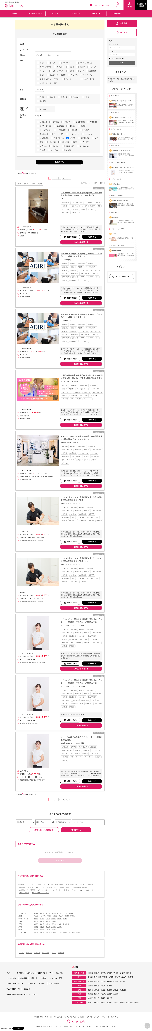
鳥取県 (36, 927)
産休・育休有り (59, 138)
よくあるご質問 (56, 978)
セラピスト (96, 14)
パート (87, 97)
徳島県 (36, 929)
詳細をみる (92, 237)
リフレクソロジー (58, 71)
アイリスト (56, 14)
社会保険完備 (44, 138)
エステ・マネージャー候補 (48, 83)
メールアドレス (114, 45)
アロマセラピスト (45, 67)
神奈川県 (42, 916)
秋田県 (59, 913)
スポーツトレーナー (72, 79)
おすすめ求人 (12, 978)
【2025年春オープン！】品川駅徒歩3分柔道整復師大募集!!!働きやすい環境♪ (81, 498)
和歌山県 (66, 924)
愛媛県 (48, 929)
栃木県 (66, 916)
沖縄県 (78, 932)
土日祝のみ (43, 122)
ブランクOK (52, 142)
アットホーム (84, 146)
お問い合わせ (54, 983)
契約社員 (53, 97)
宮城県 (53, 913)
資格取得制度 (80, 122)
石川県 (48, 919)
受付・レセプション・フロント (50, 79)
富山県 (42, 919)
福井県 (53, 919)
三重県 (53, 921)
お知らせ (30, 973)
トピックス (59, 973)
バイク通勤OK (61, 130)
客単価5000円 (69, 146)
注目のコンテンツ (44, 973)
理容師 (72, 67)
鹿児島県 (72, 932)
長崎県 (48, 932)
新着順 (19, 184)
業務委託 (43, 101)
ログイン (10, 973)
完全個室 (86, 142)
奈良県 (59, 924)
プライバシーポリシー (15, 983)
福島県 (71, 913)
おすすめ (43, 109)
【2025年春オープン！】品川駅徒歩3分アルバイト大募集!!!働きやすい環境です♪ (81, 559)
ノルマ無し (88, 134)
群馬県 (72, 916)
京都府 (48, 924)
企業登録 (27, 989)
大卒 (96, 138)
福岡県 (36, 932)
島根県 (42, 927)
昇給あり (68, 122)
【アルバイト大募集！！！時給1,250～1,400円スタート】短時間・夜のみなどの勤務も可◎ (81, 620)
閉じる (37, 116)
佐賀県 (42, 932)
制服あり (84, 126)
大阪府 (36, 924)
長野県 (65, 919)
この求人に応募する (81, 242)
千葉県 (49, 916)
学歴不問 (72, 138)
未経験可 (86, 130)
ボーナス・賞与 (59, 134)
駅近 (75, 142)
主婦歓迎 (43, 150)
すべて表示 (60, 860)
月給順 (39, 184)
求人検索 (23, 978)
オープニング (55, 150)
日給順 (33, 184)
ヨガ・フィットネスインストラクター (83, 75)
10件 (90, 183)
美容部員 (82, 67)
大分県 (59, 932)
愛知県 (36, 921)
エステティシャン (35, 14)
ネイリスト (76, 14)
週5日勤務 (56, 122)
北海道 (36, 913)
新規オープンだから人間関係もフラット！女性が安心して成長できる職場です (81, 255)
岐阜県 (42, 921)
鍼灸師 (42, 75)
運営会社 (42, 983)
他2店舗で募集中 (37, 540)
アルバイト (76, 97)
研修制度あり (94, 122)
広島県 (53, 927)
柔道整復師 (93, 71)
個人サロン (56, 146)
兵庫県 (53, 924)
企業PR (43, 978)
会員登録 (20, 973)
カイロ (82, 71)
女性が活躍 (65, 142)
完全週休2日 (44, 134)
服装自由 (72, 126)
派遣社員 (64, 97)
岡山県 (48, 927)
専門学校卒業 (85, 138)
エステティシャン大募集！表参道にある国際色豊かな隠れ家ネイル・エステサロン (81, 437)
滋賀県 (42, 924)
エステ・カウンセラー (87, 63)
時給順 (26, 184)
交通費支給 (60, 126)
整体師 (72, 71)
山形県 (65, 913)
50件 (101, 183)
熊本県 (53, 932)
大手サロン (43, 146)
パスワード (112, 51)
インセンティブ (74, 134)
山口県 (59, 927)
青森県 (42, 913)
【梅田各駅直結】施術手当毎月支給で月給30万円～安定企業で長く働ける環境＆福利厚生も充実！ (82, 376)
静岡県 (48, 921)
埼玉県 (55, 916)
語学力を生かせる (45, 126)
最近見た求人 (121, 72)
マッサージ (117, 14)
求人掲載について (13, 989)
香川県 (42, 929)
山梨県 (59, 919)
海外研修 (68, 150)
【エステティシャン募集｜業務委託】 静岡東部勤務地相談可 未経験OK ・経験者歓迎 (81, 194)
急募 (41, 142)
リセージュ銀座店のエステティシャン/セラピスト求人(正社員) (82, 738)
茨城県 (61, 916)
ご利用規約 (31, 983)
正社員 (42, 97)
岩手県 (48, 913)
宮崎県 (65, 932)
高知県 (53, 929)
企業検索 (34, 978)
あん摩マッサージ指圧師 (58, 75)
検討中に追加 (72, 237)
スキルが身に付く (45, 130)
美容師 (14, 14)
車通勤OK (75, 130)
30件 (95, 183)
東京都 (36, 916)
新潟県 (36, 919)
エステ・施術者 (89, 79)
